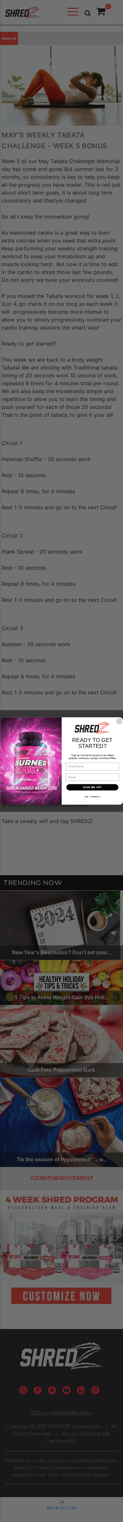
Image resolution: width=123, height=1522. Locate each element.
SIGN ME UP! (92, 787)
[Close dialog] (119, 721)
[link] (92, 728)
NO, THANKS (92, 797)
